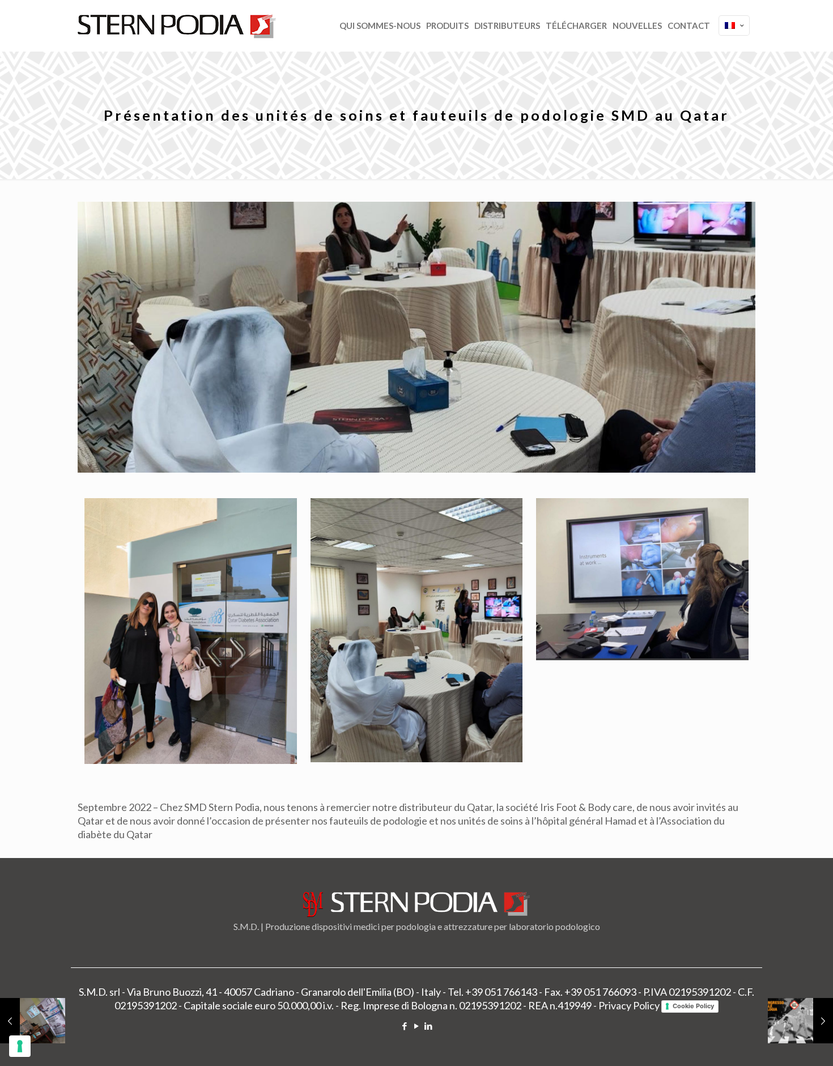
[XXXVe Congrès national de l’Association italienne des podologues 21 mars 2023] (800, 1020)
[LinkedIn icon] (428, 1026)
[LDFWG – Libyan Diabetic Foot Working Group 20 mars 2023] (32, 1020)
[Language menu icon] (734, 25)
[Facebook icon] (405, 1026)
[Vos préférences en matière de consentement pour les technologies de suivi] (20, 1046)
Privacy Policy (629, 1005)
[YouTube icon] (417, 1026)
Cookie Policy (693, 1006)
